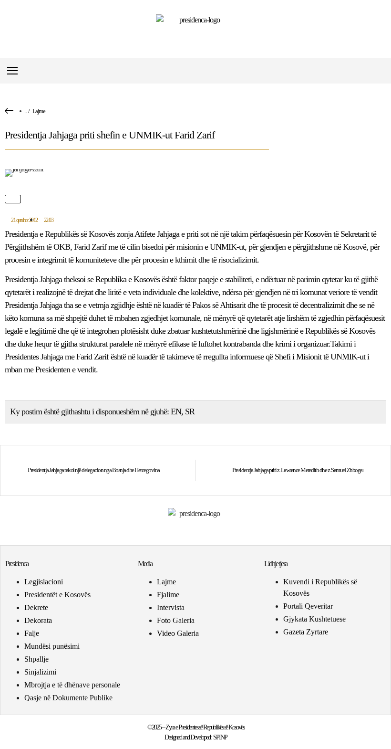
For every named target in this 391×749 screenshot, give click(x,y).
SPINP (220, 737)
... (25, 111)
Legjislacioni (43, 582)
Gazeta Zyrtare (305, 632)
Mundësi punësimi (52, 646)
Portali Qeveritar (308, 606)
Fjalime (168, 595)
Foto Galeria (176, 620)
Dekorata (38, 620)
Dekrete (36, 607)
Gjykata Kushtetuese (314, 619)
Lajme (38, 111)
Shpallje (36, 659)
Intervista (171, 607)
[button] (378, 71)
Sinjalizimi (40, 672)
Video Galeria (178, 633)
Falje (31, 633)
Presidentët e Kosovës (57, 595)
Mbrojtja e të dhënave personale (72, 685)
